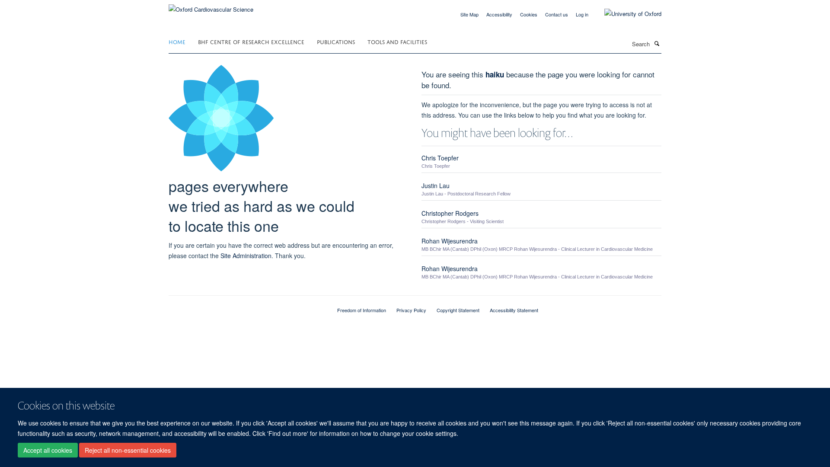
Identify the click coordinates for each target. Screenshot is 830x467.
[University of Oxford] (626, 14)
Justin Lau (435, 185)
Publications (336, 41)
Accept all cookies (47, 450)
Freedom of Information (361, 310)
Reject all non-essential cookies (128, 450)
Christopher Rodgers (450, 213)
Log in (582, 14)
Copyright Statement (458, 310)
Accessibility (499, 14)
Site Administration (245, 255)
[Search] (656, 43)
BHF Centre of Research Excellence (251, 41)
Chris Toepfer (440, 158)
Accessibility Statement (514, 310)
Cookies (528, 14)
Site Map (469, 14)
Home (177, 41)
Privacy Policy (411, 310)
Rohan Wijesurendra (449, 241)
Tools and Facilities (397, 41)
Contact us (556, 14)
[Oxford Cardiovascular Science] (211, 6)
